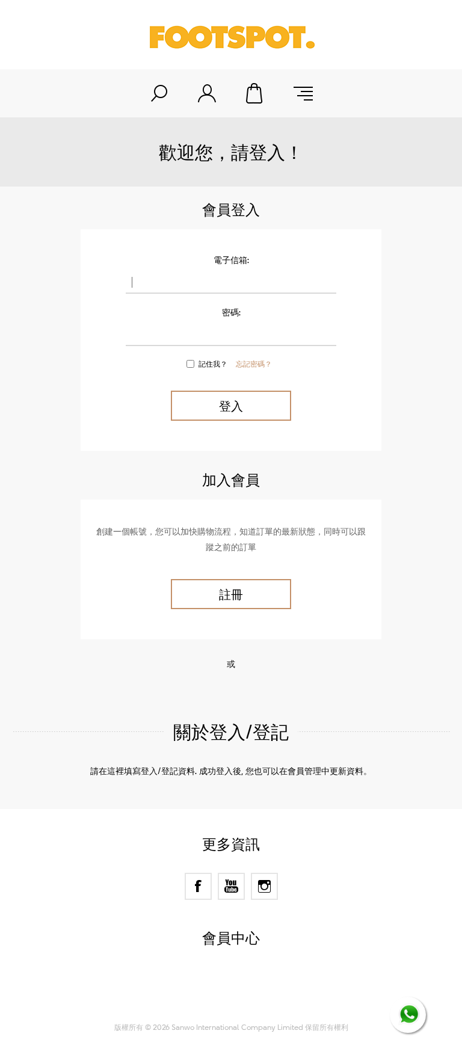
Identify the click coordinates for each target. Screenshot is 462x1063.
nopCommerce (252, 984)
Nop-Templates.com (254, 999)
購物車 (255, 93)
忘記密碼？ (254, 363)
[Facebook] (198, 886)
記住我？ (213, 363)
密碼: (231, 312)
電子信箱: (231, 259)
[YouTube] (231, 886)
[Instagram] (264, 886)
